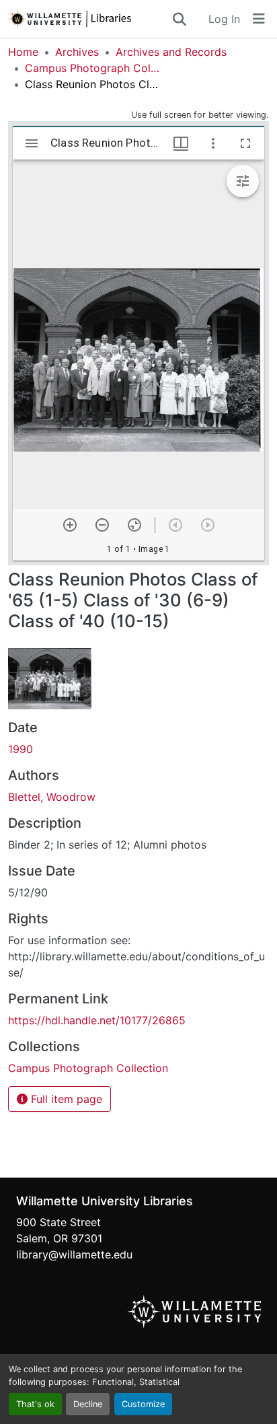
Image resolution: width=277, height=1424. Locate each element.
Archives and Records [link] (171, 52)
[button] (89, 18)
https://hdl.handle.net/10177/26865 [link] (97, 1020)
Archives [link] (77, 52)
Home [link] (23, 52)
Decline (87, 1404)
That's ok (35, 1404)
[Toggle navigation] (259, 19)
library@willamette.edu (74, 1254)
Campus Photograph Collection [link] (92, 68)
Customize (143, 1404)
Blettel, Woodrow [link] (51, 797)
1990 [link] (20, 749)
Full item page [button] (65, 1099)
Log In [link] (224, 19)
